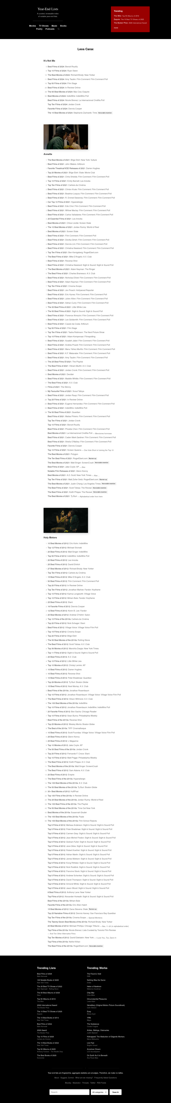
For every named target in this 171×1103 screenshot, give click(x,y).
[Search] (58, 29)
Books (63, 25)
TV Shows (44, 25)
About (56, 1077)
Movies (32, 25)
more (116, 27)
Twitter (93, 1082)
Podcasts (49, 28)
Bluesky (68, 1082)
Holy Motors (50, 537)
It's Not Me (49, 60)
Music (54, 25)
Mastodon (77, 1082)
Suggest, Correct (67, 1077)
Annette (48, 154)
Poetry (39, 28)
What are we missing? (84, 1077)
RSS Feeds (101, 1082)
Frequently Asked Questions (105, 1077)
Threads (85, 1082)
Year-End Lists (48, 8)
